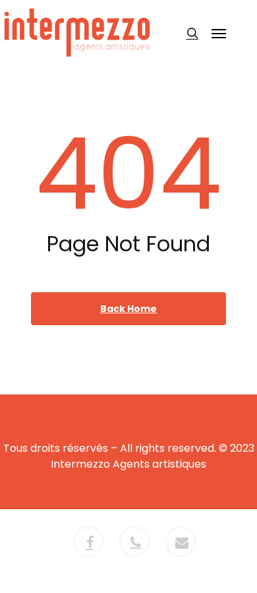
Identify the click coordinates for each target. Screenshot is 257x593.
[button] (219, 33)
